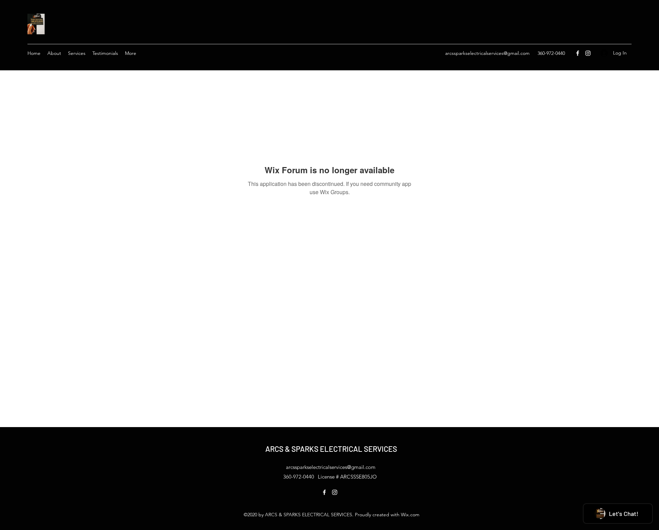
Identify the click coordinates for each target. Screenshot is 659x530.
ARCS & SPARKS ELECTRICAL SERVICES (331, 448)
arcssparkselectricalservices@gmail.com (487, 53)
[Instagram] (588, 53)
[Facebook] (577, 53)
